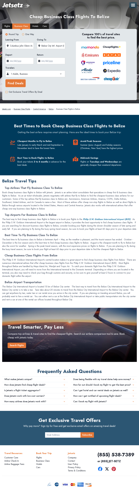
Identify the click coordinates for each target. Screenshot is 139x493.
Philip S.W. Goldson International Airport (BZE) (106, 219)
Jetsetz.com (6, 109)
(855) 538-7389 (115, 454)
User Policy (73, 464)
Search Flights (17, 345)
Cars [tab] (45, 26)
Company (72, 457)
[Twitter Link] (107, 469)
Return (40, 54)
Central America (39, 109)
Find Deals (15, 83)
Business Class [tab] (21, 26)
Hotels (39, 464)
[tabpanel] (69, 65)
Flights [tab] (7, 26)
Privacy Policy (74, 467)
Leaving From (12, 39)
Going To (41, 39)
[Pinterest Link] (114, 469)
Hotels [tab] (35, 26)
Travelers (9, 67)
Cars (38, 467)
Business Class (43, 460)
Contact (71, 460)
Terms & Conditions (77, 470)
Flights (39, 457)
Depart (8, 54)
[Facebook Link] (100, 469)
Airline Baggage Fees (14, 464)
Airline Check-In (11, 460)
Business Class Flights (22, 109)
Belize (51, 109)
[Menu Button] (133, 5)
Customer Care (11, 457)
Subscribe (87, 434)
